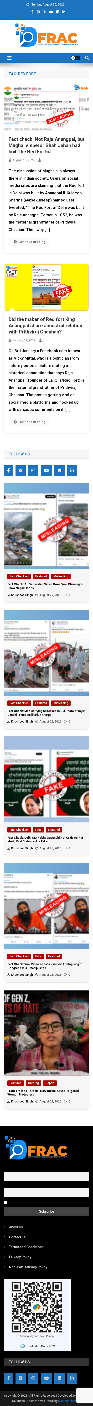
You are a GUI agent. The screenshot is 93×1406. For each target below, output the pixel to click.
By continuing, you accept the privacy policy (41, 1202)
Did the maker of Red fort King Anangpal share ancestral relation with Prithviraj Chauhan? (45, 325)
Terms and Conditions (26, 1247)
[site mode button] (75, 58)
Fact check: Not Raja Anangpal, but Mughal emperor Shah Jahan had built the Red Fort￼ (46, 145)
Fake (38, 830)
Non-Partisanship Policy (28, 1267)
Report (50, 1083)
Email (8, 1186)
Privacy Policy (20, 1257)
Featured (41, 576)
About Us (16, 1227)
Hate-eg (33, 1083)
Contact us (17, 1237)
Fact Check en (19, 576)
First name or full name (21, 1169)
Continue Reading (32, 242)
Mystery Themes (69, 1401)
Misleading (61, 576)
